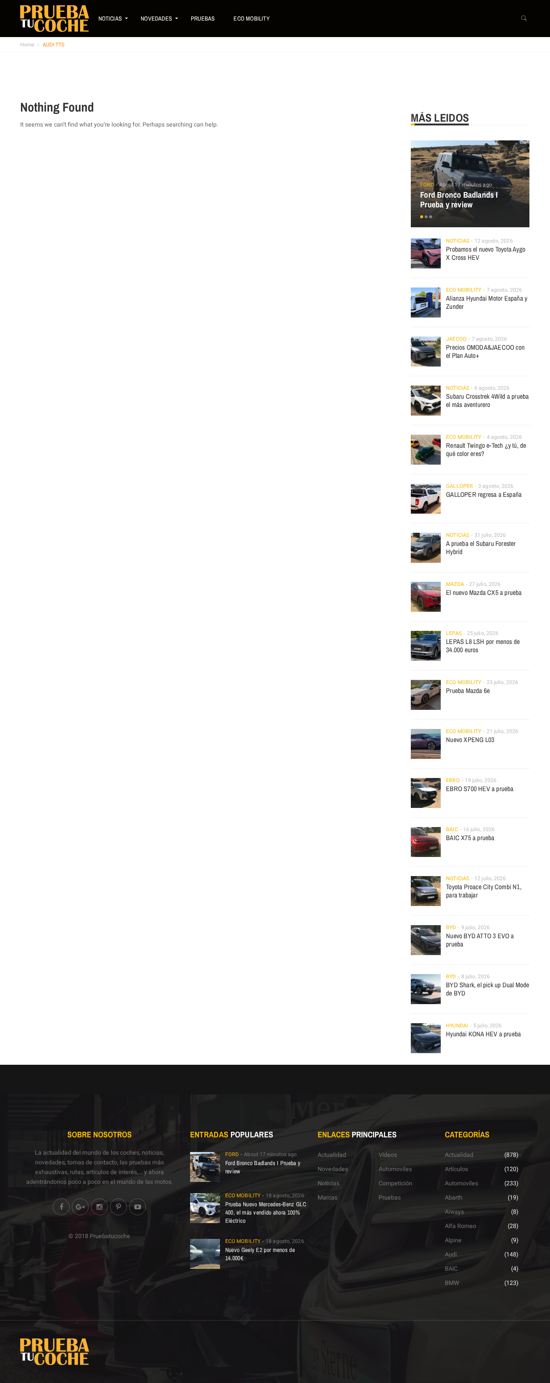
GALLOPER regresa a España (484, 494)
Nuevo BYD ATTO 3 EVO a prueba (480, 940)
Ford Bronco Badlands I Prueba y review (459, 199)
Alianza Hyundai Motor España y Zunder (486, 302)
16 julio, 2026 (479, 829)
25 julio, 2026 (482, 633)
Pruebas (203, 18)
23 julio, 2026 (502, 682)
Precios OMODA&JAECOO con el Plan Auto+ (485, 351)
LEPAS (454, 633)
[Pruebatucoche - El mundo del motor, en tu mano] (54, 18)
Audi (451, 1254)
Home (27, 45)
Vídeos (388, 1155)
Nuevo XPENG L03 (470, 739)
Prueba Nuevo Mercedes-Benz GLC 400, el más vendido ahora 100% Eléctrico (265, 1212)
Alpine (453, 1240)
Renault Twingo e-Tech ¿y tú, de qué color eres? (486, 449)
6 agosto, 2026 (492, 388)
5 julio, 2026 (487, 1026)
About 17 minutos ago (465, 185)
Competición (395, 1183)
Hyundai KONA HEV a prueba (483, 1034)
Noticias (110, 18)
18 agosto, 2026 (285, 1196)
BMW (452, 1283)
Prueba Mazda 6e (468, 690)
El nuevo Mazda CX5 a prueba (484, 592)
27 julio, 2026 (485, 584)
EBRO (452, 780)
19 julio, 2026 (480, 780)
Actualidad (332, 1155)
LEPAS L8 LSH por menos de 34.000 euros (483, 645)
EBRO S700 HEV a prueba (479, 788)
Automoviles (395, 1169)
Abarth (453, 1197)
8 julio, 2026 (475, 977)
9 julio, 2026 (475, 927)
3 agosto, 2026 (495, 486)
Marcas (327, 1197)
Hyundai (457, 1026)
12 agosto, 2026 (493, 241)
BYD (451, 927)
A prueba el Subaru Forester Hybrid (481, 547)
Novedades (156, 18)
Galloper (459, 486)
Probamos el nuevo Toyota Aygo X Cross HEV (485, 253)
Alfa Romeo (460, 1226)
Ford (427, 185)
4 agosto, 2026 (504, 437)
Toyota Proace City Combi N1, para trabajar (484, 891)
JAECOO (456, 339)
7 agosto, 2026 (504, 290)
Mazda (455, 584)
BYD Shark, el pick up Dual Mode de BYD (487, 989)
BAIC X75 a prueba (470, 837)
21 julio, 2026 (502, 731)
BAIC (452, 829)
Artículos (456, 1169)
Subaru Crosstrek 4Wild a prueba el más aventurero (487, 400)
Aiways (454, 1211)
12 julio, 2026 (490, 878)
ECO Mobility (251, 18)
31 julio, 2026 (490, 535)
